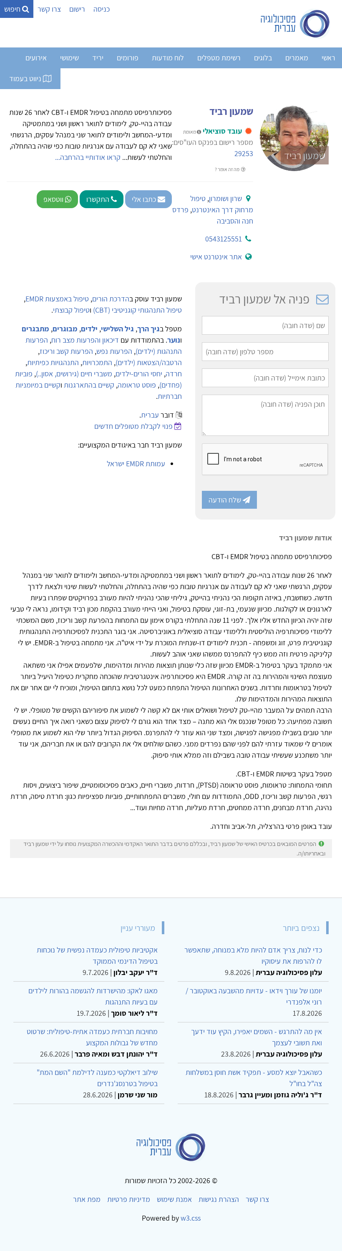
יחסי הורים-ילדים (139, 373)
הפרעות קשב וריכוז (66, 351)
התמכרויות (97, 362)
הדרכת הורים (110, 298)
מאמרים (296, 57)
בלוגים (263, 57)
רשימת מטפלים (219, 57)
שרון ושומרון (225, 198)
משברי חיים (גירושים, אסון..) (74, 373)
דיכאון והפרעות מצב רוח (85, 340)
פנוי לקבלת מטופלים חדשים (133, 426)
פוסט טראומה (137, 385)
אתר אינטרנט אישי (216, 256)
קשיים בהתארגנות (89, 385)
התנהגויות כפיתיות (53, 362)
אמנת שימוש (174, 1199)
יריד (97, 57)
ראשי (328, 57)
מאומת (190, 132)
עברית (150, 415)
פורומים (127, 57)
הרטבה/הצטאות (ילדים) (149, 362)
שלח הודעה (226, 500)
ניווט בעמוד (26, 78)
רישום (77, 9)
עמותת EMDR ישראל (136, 463)
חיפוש (13, 9)
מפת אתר (87, 1199)
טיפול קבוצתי (71, 310)
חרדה (174, 373)
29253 (243, 153)
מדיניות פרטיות (128, 1199)
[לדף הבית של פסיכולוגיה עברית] (295, 23)
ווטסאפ (54, 199)
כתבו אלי (145, 199)
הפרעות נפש (114, 351)
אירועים (36, 57)
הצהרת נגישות (219, 1199)
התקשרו (98, 199)
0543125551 (223, 239)
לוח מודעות (168, 57)
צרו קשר (49, 9)
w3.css (191, 1218)
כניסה (101, 9)
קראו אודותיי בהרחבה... (88, 157)
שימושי (69, 57)
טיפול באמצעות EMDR (57, 298)
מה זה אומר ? (227, 169)
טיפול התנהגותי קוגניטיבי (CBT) (137, 310)
